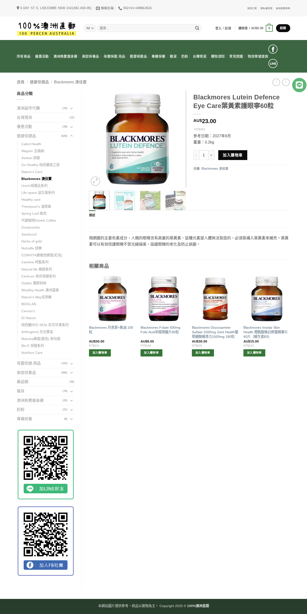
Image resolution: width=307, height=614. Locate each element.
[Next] (178, 139)
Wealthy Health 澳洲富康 (40, 290)
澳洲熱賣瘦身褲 (65, 56)
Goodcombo (30, 227)
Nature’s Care (31, 172)
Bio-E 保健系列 (32, 346)
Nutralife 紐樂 (31, 248)
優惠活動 (42, 56)
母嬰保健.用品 (114, 56)
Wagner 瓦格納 (32, 151)
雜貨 (173, 56)
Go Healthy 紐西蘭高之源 (40, 165)
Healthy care (31, 199)
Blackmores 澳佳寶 (70, 82)
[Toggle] (71, 108)
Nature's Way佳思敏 (36, 297)
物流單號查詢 (258, 56)
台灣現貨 (200, 56)
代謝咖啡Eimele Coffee (38, 220)
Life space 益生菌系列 (38, 193)
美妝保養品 (90, 56)
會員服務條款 (283, 8)
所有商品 (23, 56)
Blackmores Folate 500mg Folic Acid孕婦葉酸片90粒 (160, 330)
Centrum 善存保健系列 (38, 276)
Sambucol (28, 234)
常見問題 (236, 56)
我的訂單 (252, 8)
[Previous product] (285, 82)
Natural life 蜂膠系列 (36, 269)
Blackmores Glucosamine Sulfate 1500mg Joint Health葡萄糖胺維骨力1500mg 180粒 (215, 332)
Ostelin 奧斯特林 (33, 283)
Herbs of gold (31, 241)
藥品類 (22, 382)
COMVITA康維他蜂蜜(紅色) (41, 255)
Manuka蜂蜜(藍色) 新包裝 (40, 339)
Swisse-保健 (30, 158)
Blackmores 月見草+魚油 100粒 (111, 330)
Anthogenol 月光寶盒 (37, 332)
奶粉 (184, 56)
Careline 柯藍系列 (34, 262)
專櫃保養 (158, 56)
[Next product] (276, 82)
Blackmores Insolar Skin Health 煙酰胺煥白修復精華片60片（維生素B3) (265, 332)
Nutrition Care (31, 353)
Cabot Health (31, 144)
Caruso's (28, 311)
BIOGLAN (28, 304)
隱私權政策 (266, 8)
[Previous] (97, 139)
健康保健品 (138, 56)
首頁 (20, 82)
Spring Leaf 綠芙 (34, 213)
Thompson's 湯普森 (36, 206)
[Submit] (197, 28)
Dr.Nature (28, 318)
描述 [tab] (92, 215)
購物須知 (218, 56)
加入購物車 (232, 155)
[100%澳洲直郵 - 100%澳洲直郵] (47, 28)
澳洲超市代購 (28, 108)
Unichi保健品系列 (34, 186)
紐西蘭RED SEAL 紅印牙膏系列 (45, 325)
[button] (255, 28)
